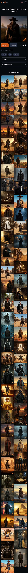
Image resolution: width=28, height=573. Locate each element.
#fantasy (16, 54)
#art (10, 54)
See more (10, 50)
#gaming (4, 54)
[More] (20, 45)
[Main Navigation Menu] (25, 2)
